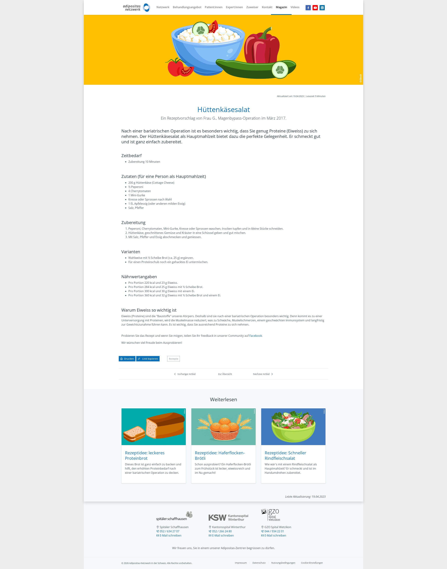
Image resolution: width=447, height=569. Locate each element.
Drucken (129, 358)
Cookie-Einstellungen (312, 562)
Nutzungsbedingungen (283, 562)
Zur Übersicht (225, 374)
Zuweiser (252, 7)
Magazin (281, 7)
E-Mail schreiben (170, 535)
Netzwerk (162, 7)
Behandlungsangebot (187, 7)
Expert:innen (234, 7)
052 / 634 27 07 (169, 531)
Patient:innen (213, 7)
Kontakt (267, 7)
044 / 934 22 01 (274, 531)
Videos (295, 7)
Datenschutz (259, 562)
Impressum (241, 562)
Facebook (255, 336)
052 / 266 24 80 (222, 531)
